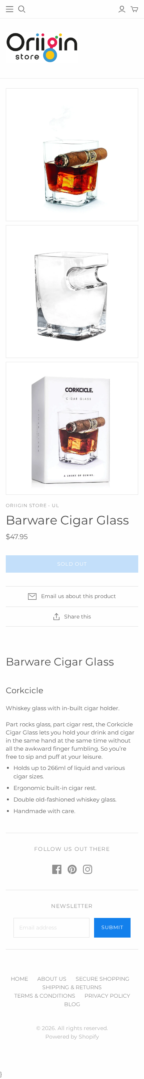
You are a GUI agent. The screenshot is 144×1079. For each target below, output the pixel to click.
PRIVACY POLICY (107, 995)
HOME (19, 978)
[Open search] (22, 9)
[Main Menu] (9, 9)
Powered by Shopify (72, 1036)
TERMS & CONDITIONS (44, 995)
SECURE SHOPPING (102, 978)
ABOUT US (51, 978)
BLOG (72, 1004)
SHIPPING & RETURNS (72, 987)
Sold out (72, 564)
